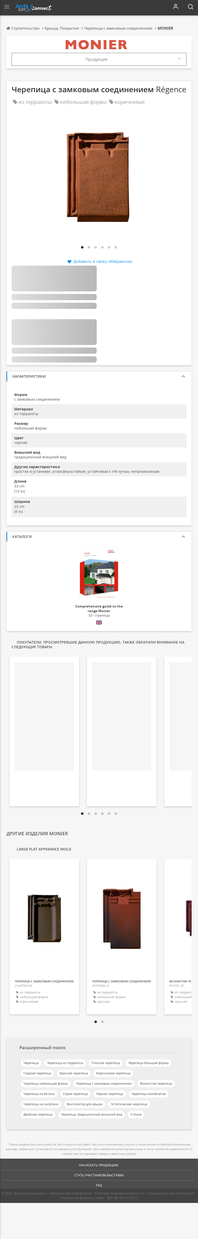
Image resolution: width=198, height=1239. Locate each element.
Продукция (96, 59)
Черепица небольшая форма (45, 1083)
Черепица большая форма (148, 1063)
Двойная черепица (38, 1114)
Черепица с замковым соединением (104, 1083)
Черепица (31, 1063)
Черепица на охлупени (41, 1104)
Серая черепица (75, 1094)
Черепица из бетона (39, 1094)
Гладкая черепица (37, 1073)
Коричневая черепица (113, 1073)
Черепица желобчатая (148, 1094)
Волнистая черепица (156, 1083)
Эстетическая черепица (129, 1104)
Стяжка (136, 1114)
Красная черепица (74, 1073)
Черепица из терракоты (65, 1063)
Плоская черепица (106, 1063)
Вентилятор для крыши (85, 1104)
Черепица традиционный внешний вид (91, 1114)
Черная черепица (109, 1094)
